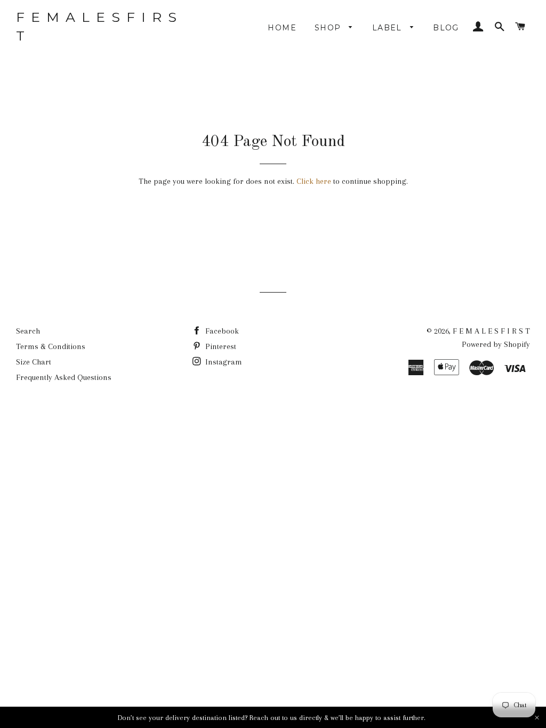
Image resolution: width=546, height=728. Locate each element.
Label (388, 28)
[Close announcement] (537, 717)
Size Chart (33, 362)
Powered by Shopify (496, 344)
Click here (313, 181)
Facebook (221, 331)
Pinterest (219, 346)
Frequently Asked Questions (63, 377)
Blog (446, 28)
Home (282, 28)
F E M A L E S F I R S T (97, 26)
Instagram (222, 362)
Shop (329, 28)
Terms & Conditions (50, 346)
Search (28, 331)
